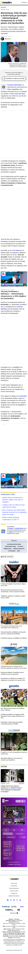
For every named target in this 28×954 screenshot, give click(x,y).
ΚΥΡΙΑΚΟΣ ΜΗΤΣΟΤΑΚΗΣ (14, 544)
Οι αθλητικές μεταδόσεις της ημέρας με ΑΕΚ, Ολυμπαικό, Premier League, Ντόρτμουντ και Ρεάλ (12, 716)
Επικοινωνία (14, 883)
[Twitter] (17, 900)
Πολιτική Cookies (14, 890)
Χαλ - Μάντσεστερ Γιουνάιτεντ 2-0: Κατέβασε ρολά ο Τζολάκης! (12, 709)
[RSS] (8, 900)
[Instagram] (14, 900)
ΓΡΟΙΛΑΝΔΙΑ (12, 551)
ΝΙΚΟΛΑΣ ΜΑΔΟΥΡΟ (19, 548)
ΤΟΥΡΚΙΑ (20, 546)
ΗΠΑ (19, 551)
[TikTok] (20, 900)
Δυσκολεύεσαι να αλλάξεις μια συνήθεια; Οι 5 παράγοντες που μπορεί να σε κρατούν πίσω (13, 679)
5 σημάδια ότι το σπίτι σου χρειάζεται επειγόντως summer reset (14, 753)
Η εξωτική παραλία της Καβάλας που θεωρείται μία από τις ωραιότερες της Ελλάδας (13, 632)
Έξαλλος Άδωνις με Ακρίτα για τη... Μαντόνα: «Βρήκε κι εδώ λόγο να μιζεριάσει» (13, 500)
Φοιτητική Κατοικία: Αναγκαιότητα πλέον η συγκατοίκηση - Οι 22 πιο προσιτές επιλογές (12, 590)
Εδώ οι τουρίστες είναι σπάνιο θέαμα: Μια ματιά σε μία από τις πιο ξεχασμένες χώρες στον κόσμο (14, 512)
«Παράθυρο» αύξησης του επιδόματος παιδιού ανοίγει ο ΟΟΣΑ (13, 596)
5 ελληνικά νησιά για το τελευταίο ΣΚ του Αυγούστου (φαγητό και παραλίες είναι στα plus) (14, 667)
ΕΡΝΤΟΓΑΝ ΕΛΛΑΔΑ (11, 546)
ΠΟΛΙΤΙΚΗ (3, 7)
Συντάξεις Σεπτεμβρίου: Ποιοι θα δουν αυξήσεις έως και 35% (13, 584)
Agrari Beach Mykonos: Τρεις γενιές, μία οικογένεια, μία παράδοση (11, 759)
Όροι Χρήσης (14, 885)
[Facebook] (11, 900)
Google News (19, 528)
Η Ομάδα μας (14, 893)
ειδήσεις (11, 531)
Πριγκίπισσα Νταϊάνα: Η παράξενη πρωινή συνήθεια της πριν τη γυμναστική (12, 673)
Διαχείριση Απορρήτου (14, 895)
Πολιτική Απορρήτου (14, 888)
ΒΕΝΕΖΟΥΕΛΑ (8, 548)
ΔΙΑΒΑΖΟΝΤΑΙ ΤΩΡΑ (8, 494)
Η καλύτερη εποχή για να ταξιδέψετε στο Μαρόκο (14, 638)
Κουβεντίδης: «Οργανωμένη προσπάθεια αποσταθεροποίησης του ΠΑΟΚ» (12, 723)
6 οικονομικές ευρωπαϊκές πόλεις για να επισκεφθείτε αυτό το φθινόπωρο (11, 626)
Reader (10, 528)
